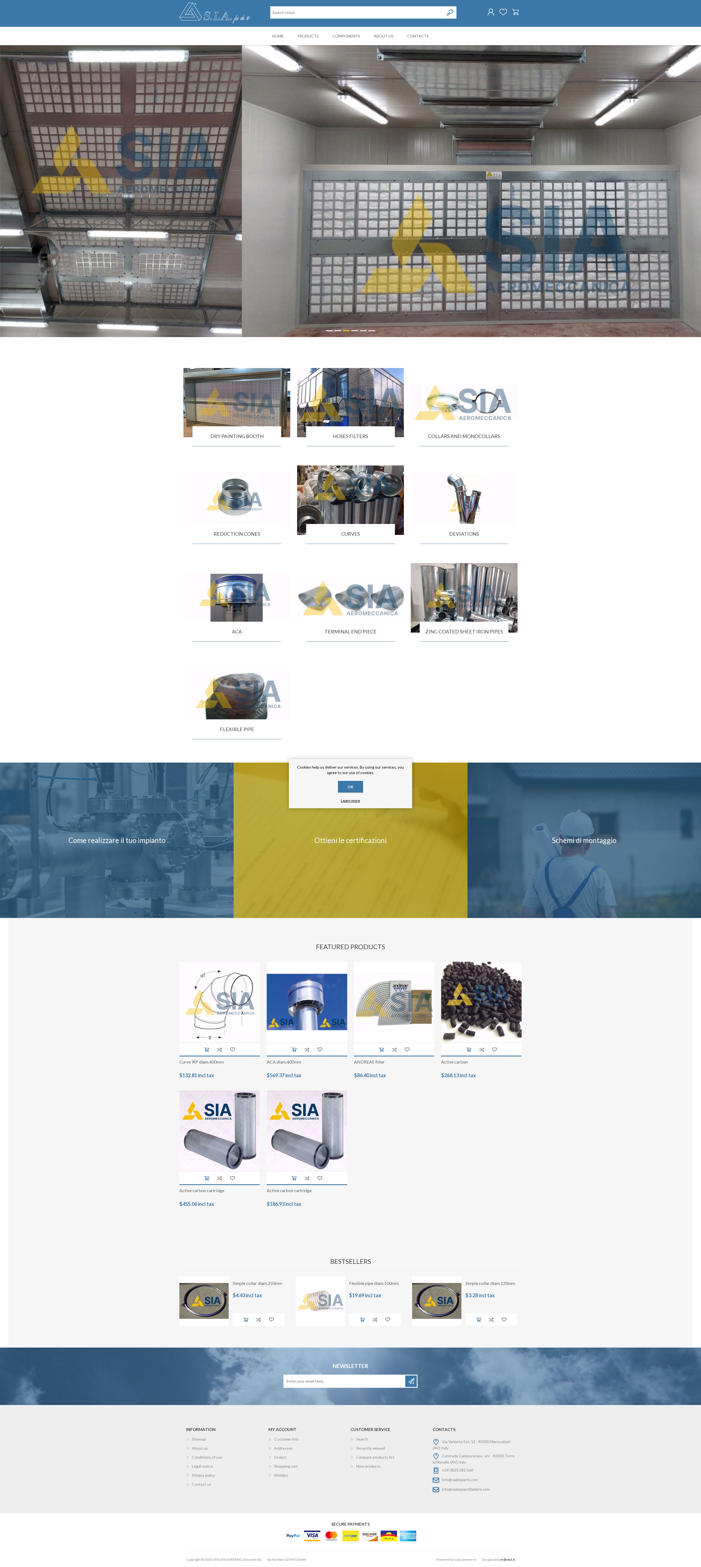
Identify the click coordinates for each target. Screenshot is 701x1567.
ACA (237, 631)
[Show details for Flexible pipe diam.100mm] (320, 1301)
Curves (350, 534)
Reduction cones (237, 534)
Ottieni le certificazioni (350, 840)
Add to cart (206, 1049)
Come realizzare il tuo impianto (116, 840)
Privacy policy (203, 1475)
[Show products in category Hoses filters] (350, 403)
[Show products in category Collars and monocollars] (464, 403)
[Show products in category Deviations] (464, 500)
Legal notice (202, 1466)
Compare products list (375, 1457)
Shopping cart (515, 12)
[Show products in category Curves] (350, 500)
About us (200, 1448)
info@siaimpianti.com (460, 1479)
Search (362, 1439)
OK (350, 786)
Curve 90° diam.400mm (201, 1061)
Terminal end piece (350, 631)
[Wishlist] (503, 12)
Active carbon (454, 1061)
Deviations (464, 534)
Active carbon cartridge (201, 1190)
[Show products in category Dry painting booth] (236, 403)
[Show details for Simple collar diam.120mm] (436, 1301)
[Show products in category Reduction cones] (236, 500)
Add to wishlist (232, 1049)
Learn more (350, 800)
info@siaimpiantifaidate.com (466, 1489)
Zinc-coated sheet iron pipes (464, 631)
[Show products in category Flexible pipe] (236, 695)
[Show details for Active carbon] (481, 1002)
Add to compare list (219, 1049)
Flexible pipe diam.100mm (374, 1283)
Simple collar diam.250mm (257, 1283)
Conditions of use (207, 1457)
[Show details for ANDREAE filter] (394, 1002)
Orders (280, 1457)
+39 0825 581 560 (457, 1470)
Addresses (283, 1448)
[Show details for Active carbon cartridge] (219, 1130)
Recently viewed (370, 1448)
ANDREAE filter (369, 1061)
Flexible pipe (237, 729)
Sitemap (199, 1439)
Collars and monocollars (464, 436)
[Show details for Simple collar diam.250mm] (204, 1301)
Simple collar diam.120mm (490, 1283)
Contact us (201, 1484)
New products (368, 1466)
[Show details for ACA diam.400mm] (307, 1002)
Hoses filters (350, 436)
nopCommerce (465, 1559)
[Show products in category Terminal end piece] (350, 598)
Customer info (286, 1439)
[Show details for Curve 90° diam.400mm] (219, 1002)
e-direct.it (507, 1559)
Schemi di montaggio (584, 840)
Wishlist (281, 1475)
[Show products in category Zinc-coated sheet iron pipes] (464, 598)
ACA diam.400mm (284, 1061)
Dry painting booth (237, 436)
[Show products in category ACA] (236, 598)
